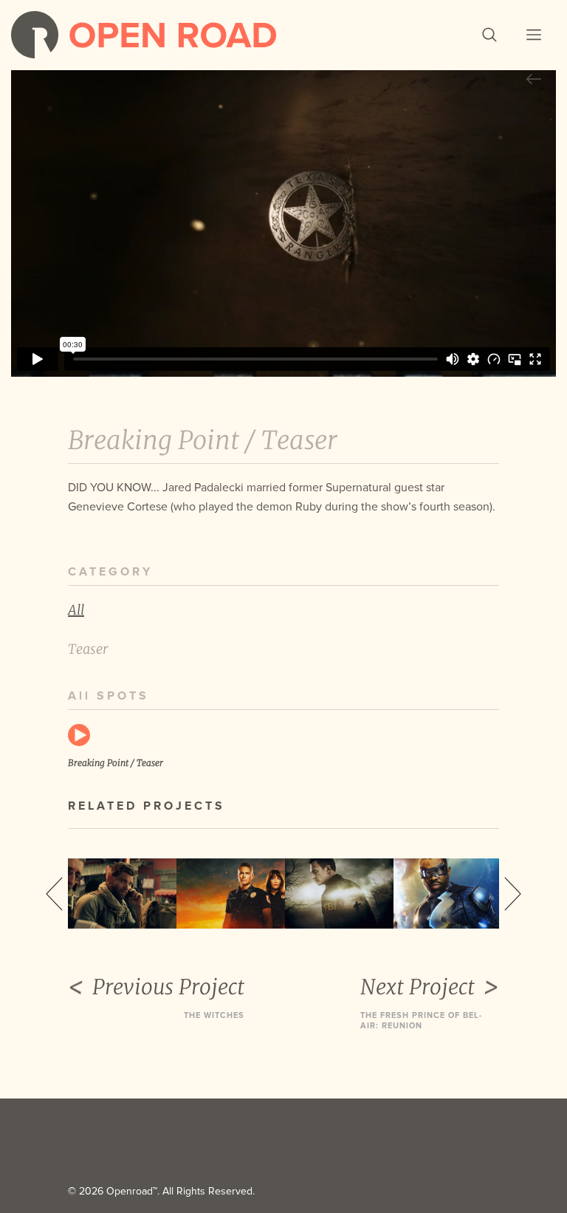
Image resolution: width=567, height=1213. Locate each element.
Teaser (88, 648)
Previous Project (168, 987)
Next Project (417, 987)
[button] (489, 35)
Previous (54, 894)
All (76, 609)
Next (512, 894)
